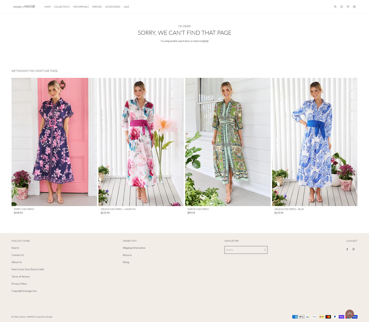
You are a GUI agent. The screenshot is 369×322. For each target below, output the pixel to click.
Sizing (126, 262)
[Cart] (348, 6)
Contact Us (18, 255)
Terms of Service (21, 276)
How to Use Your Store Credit (28, 269)
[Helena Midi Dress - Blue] (315, 142)
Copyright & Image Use (24, 290)
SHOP (205, 41)
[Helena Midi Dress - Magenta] (141, 142)
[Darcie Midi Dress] (228, 142)
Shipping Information (134, 247)
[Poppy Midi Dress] (54, 142)
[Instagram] (353, 249)
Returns (127, 255)
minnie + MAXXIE (26, 317)
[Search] (335, 6)
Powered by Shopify (43, 317)
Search (15, 247)
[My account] (341, 6)
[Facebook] (347, 249)
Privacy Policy (19, 283)
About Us (17, 262)
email (229, 249)
